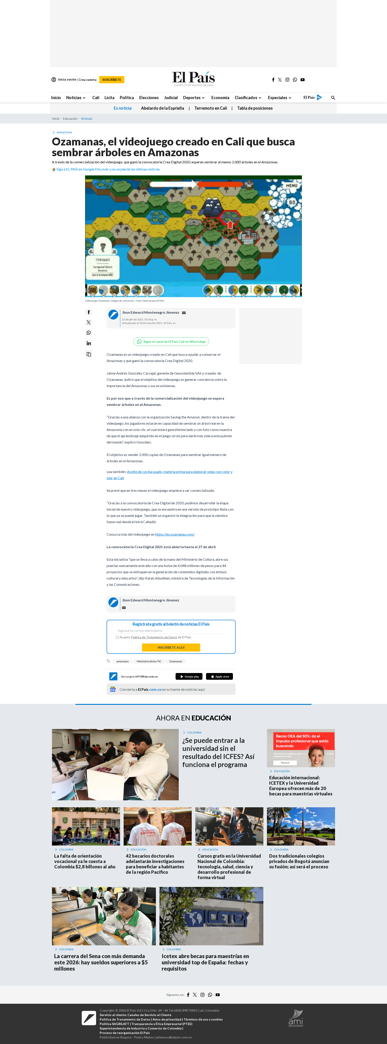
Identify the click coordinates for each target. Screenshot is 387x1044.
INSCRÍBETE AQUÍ (171, 647)
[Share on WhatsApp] (88, 332)
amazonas (122, 661)
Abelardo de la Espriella (162, 108)
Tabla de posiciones (255, 108)
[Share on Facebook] (88, 312)
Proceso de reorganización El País (125, 1033)
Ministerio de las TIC (149, 661)
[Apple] (219, 676)
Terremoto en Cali (210, 108)
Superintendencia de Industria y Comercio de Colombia (141, 1028)
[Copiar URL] (88, 354)
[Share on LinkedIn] (88, 343)
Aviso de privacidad (167, 1019)
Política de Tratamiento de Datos (154, 637)
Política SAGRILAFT (114, 1024)
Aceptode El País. (156, 637)
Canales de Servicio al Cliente (149, 1015)
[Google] (189, 676)
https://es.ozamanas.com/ (175, 534)
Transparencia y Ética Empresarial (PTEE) (161, 1024)
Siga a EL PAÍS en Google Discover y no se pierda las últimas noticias (108, 169)
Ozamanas (175, 661)
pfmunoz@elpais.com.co (174, 1037)
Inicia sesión (63, 79)
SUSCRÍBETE (111, 79)
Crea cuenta (87, 79)
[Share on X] (88, 322)
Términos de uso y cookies (203, 1019)
